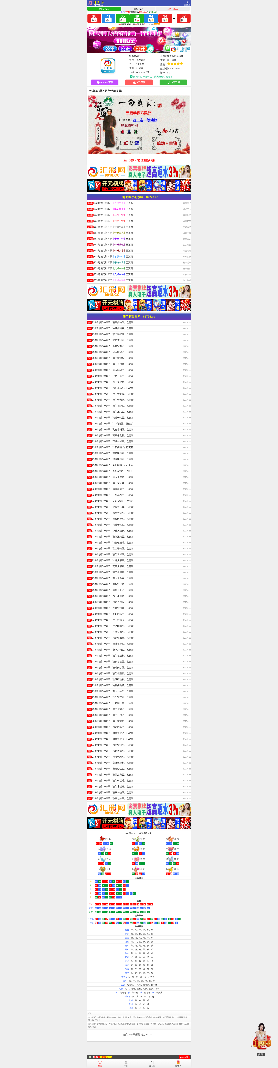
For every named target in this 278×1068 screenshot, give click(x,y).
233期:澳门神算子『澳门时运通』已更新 (110, 780)
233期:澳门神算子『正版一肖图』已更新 (110, 441)
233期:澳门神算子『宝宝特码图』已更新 (110, 352)
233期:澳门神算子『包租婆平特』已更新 (110, 584)
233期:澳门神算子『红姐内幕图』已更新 (110, 614)
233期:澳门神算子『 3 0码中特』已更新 (110, 471)
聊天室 (152, 1066)
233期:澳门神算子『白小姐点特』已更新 (110, 596)
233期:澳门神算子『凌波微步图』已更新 (110, 643)
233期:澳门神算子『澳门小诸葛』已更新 (110, 786)
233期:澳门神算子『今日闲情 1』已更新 (110, 465)
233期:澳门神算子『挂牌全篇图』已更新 (110, 632)
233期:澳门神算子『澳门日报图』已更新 (110, 715)
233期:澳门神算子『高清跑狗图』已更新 (110, 453)
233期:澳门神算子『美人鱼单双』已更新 (110, 578)
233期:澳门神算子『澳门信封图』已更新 (110, 709)
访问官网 (175, 82)
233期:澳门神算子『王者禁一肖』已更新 (110, 703)
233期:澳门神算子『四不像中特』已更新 (110, 382)
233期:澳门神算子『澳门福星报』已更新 (110, 673)
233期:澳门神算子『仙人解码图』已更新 (110, 370)
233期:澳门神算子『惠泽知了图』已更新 (110, 667)
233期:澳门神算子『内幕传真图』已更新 (110, 417)
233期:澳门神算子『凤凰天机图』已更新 (110, 513)
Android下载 (106, 82)
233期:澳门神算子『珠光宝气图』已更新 (110, 697)
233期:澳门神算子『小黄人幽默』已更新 (110, 530)
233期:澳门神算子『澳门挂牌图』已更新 (110, 405)
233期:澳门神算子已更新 (110, 203)
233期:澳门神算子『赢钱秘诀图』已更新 (110, 792)
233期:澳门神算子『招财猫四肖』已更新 (110, 638)
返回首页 (187, 5)
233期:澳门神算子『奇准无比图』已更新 (110, 757)
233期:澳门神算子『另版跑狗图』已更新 (110, 459)
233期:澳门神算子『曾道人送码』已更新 (110, 602)
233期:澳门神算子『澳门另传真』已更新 (110, 364)
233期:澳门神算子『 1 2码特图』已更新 (110, 423)
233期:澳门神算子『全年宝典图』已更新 (110, 346)
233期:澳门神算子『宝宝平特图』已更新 (110, 548)
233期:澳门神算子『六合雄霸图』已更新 (110, 751)
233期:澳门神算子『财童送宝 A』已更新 (110, 733)
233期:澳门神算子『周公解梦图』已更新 (110, 519)
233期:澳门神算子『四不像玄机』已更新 (110, 435)
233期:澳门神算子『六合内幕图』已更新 (110, 727)
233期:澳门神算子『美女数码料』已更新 (110, 762)
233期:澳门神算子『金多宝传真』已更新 (110, 507)
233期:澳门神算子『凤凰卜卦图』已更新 (110, 590)
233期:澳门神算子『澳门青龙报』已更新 (110, 394)
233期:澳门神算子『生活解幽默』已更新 (110, 328)
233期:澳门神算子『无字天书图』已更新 (110, 566)
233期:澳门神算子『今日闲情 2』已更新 (110, 447)
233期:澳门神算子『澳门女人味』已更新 (110, 483)
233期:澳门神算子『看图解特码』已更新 (110, 322)
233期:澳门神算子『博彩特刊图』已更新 (110, 745)
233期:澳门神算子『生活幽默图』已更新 (110, 626)
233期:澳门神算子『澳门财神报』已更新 (110, 358)
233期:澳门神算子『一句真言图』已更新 (110, 495)
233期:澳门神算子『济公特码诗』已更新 (110, 334)
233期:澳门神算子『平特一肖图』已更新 (110, 376)
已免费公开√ (105, 1057)
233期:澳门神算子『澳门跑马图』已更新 (110, 411)
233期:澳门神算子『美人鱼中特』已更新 (110, 477)
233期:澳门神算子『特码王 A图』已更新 (110, 388)
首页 (100, 1066)
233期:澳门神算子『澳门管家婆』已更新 (110, 400)
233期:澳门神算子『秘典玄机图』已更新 (110, 340)
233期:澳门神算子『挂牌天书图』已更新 (110, 560)
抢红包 (178, 1066)
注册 (126, 1066)
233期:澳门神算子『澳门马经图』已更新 (110, 554)
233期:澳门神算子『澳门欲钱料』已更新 (110, 655)
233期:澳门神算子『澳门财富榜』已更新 (110, 721)
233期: (96, 1057)
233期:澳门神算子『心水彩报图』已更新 (110, 649)
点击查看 (184, 1057)
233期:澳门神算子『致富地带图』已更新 (110, 798)
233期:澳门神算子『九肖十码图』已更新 (110, 429)
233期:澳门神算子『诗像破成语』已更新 (110, 542)
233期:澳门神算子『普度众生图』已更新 (110, 768)
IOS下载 (141, 82)
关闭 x (261, 1054)
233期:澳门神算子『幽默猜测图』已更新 (110, 489)
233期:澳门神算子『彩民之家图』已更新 (110, 774)
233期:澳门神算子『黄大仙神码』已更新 (110, 691)
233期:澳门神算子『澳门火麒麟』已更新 (110, 572)
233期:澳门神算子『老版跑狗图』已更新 (110, 536)
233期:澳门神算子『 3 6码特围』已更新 (110, 501)
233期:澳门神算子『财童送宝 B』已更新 (110, 739)
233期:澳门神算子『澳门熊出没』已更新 (110, 620)
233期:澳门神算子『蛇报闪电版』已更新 (110, 685)
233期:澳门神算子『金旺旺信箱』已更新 (110, 679)
